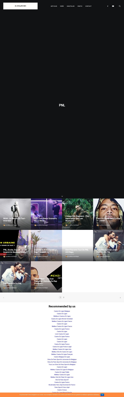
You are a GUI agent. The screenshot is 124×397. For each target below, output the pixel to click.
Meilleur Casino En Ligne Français (62, 354)
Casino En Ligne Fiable (62, 372)
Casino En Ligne (62, 314)
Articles (54, 6)
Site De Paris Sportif (62, 380)
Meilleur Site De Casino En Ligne (62, 352)
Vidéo (62, 6)
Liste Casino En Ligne (62, 334)
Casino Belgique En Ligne (62, 357)
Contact (88, 6)
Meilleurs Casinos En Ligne (62, 316)
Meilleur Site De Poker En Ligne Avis (62, 377)
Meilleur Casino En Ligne (62, 375)
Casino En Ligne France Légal (62, 347)
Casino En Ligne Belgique (62, 311)
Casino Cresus (62, 390)
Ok (102, 394)
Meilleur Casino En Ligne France (62, 321)
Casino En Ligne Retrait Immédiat (62, 319)
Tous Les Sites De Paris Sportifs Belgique (62, 364)
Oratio (80, 6)
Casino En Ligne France (62, 329)
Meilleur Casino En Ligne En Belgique (62, 369)
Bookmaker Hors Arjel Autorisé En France (62, 385)
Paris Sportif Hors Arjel (62, 387)
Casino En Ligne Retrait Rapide (62, 392)
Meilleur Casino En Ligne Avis (62, 349)
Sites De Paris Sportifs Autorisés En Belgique (62, 359)
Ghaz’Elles (70, 6)
